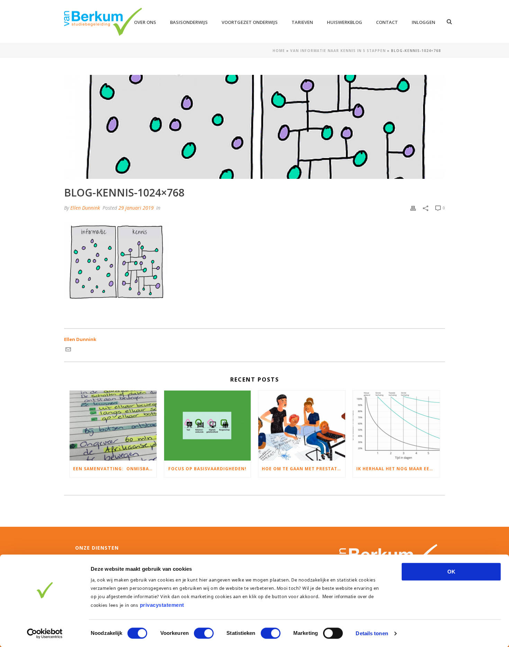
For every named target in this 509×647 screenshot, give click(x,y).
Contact (387, 22)
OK (451, 572)
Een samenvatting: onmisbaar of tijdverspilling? (115, 469)
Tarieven (302, 22)
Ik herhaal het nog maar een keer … (398, 469)
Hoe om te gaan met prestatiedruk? (303, 469)
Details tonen (372, 633)
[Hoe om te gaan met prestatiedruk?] (301, 425)
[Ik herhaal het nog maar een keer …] (396, 425)
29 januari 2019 (136, 207)
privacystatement (162, 605)
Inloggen (423, 22)
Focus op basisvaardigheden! (207, 469)
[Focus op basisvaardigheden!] (207, 425)
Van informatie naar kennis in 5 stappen (338, 50)
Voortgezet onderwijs (250, 22)
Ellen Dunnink (85, 207)
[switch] (204, 633)
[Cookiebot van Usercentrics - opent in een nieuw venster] (45, 633)
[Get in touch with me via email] (68, 350)
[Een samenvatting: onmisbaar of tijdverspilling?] (113, 425)
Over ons (145, 22)
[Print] (413, 208)
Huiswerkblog (344, 22)
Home (279, 50)
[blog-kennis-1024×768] (254, 127)
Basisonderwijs (189, 22)
